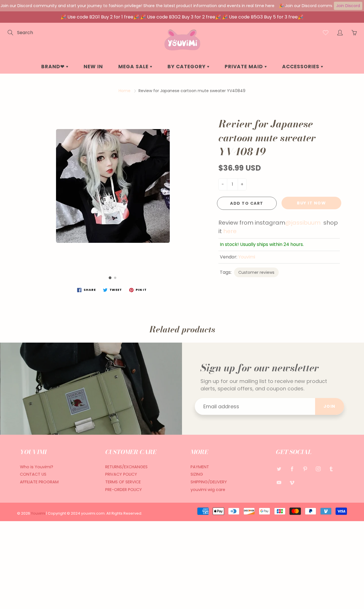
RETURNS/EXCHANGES (126, 467)
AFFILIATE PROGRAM (39, 482)
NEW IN (93, 66)
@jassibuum (302, 223)
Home (125, 91)
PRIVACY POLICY (121, 474)
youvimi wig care (208, 489)
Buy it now (311, 203)
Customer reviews (256, 272)
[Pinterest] (305, 469)
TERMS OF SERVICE (123, 482)
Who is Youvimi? (36, 467)
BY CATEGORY (187, 66)
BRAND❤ (53, 66)
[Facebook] (292, 469)
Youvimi (246, 257)
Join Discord (348, 6)
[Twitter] (279, 469)
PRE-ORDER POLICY (123, 489)
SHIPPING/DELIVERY (209, 482)
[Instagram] (318, 469)
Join (330, 406)
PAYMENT (200, 467)
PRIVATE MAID (244, 66)
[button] (110, 277)
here (230, 231)
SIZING (197, 474)
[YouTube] (279, 482)
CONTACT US (33, 474)
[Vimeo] (292, 482)
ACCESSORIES (301, 66)
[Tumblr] (331, 469)
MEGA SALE (134, 66)
